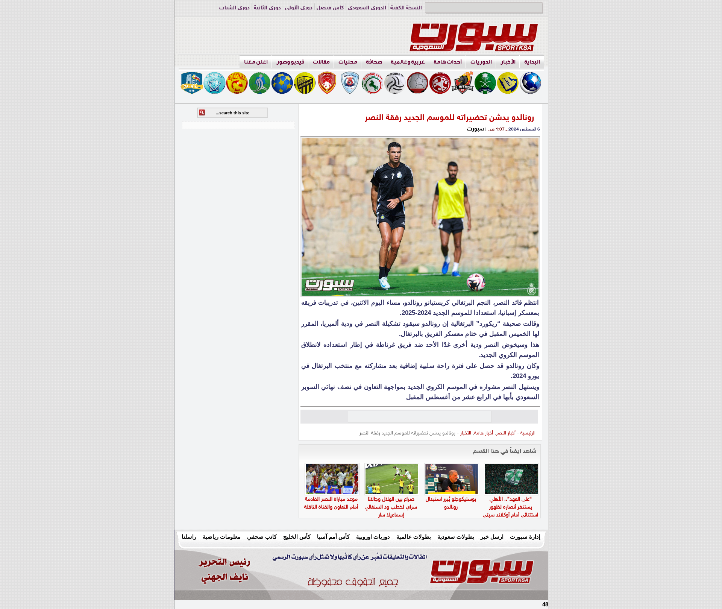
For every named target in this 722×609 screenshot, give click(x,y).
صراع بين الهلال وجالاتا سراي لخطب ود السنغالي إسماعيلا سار (391, 507)
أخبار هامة (483, 433)
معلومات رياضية (222, 536)
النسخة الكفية (406, 8)
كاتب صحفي (262, 536)
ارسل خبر (492, 536)
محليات (347, 62)
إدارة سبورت (525, 536)
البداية (532, 62)
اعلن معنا (256, 62)
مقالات (321, 62)
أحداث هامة (448, 62)
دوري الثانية (267, 8)
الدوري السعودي (367, 8)
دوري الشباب (234, 8)
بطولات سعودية (455, 536)
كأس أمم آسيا (333, 536)
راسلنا (189, 536)
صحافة (374, 62)
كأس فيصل (330, 8)
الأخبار (508, 62)
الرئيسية (527, 433)
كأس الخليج (297, 536)
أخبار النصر (506, 433)
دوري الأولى (298, 8)
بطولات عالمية (413, 536)
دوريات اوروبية (373, 536)
